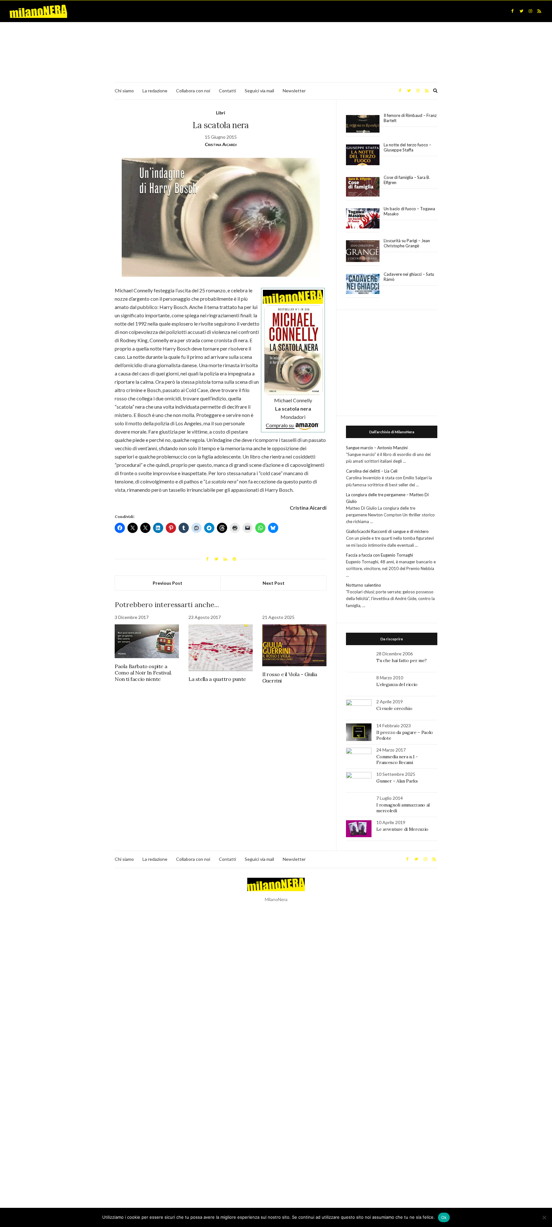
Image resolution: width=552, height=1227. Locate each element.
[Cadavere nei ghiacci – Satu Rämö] (362, 284)
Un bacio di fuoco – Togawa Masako (409, 211)
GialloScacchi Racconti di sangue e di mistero (387, 531)
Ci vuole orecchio (394, 708)
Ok (444, 1217)
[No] (544, 1217)
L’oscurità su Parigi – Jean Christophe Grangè (407, 243)
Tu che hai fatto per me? (401, 660)
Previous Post (167, 583)
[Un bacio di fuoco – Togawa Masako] (362, 218)
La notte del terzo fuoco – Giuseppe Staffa (407, 147)
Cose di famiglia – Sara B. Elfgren (407, 180)
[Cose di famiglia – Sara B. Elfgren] (362, 187)
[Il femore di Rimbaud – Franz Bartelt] (362, 124)
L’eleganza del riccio (397, 684)
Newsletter (294, 90)
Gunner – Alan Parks (397, 781)
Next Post (274, 583)
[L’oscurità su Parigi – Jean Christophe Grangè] (362, 251)
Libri (220, 112)
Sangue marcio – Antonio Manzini (377, 447)
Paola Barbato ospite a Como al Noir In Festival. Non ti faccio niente (143, 672)
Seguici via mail (259, 90)
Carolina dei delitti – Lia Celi (371, 471)
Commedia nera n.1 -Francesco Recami (397, 759)
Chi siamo (124, 90)
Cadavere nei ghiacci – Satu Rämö (409, 277)
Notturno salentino (363, 585)
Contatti (227, 90)
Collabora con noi (193, 90)
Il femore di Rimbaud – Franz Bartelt (410, 118)
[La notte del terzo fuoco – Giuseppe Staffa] (362, 155)
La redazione (154, 90)
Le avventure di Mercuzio (402, 829)
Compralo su (280, 425)
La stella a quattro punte (217, 679)
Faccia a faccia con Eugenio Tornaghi (379, 555)
